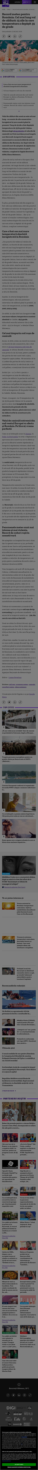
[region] (19, 1448)
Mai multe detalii (24, 1436)
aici (21, 1443)
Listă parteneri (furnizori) (6, 1460)
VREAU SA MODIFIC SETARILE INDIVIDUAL (19, 1467)
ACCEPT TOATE (19, 1464)
